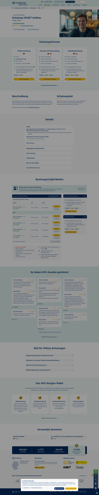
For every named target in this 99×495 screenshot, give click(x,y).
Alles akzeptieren (71, 488)
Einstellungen (59, 488)
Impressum (26, 487)
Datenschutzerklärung (37, 487)
